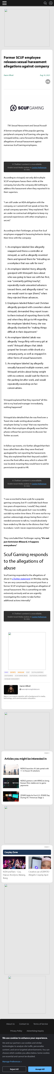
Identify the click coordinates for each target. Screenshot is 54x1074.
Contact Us (24, 1024)
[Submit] (27, 81)
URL (48, 81)
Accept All (40, 1069)
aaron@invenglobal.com (30, 689)
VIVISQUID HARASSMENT (11, 679)
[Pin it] (37, 81)
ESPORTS (13, 672)
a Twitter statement (21, 578)
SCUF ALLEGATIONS (37, 672)
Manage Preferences (11, 1061)
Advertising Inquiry (35, 1030)
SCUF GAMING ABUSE (21, 676)
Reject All (14, 1069)
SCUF (27, 672)
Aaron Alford (25, 686)
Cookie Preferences (39, 167)
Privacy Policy (16, 1030)
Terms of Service (40, 1024)
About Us (10, 1024)
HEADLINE (21, 672)
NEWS (6, 672)
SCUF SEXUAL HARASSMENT (38, 676)
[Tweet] (6, 81)
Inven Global (16, 3)
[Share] (16, 81)
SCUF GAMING (8, 676)
